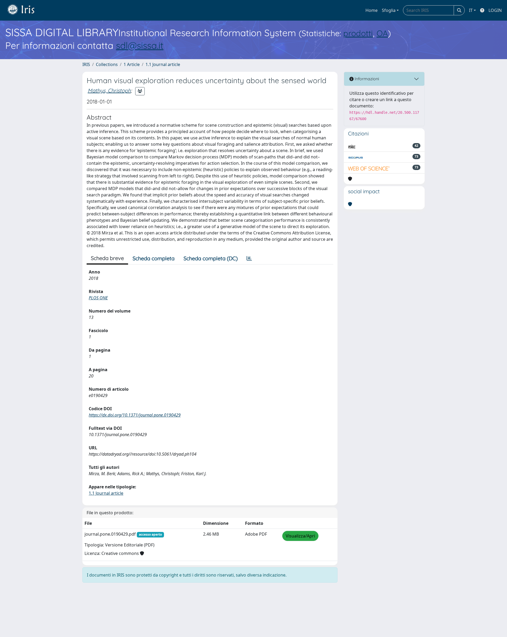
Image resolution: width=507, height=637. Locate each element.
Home (371, 10)
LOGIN (495, 10)
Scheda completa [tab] (154, 258)
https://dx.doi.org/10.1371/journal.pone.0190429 (135, 415)
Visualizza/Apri (300, 536)
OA (382, 33)
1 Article (132, 64)
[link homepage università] (24, 10)
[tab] (249, 258)
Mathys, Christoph (109, 90)
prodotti (358, 33)
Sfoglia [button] (389, 10)
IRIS (86, 64)
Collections (107, 64)
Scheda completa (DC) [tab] (211, 258)
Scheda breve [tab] (107, 258)
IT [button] (471, 10)
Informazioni (366, 78)
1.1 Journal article (162, 64)
